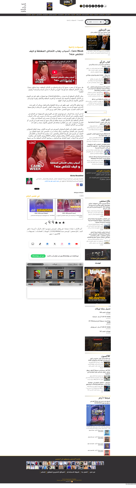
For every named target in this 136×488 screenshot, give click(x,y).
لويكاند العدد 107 (105, 331)
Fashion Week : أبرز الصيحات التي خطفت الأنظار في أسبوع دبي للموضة (69, 216)
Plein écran (106, 338)
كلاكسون (38, 14)
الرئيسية (108, 14)
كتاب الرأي (67, 14)
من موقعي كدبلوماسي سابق (101, 99)
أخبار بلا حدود (85, 14)
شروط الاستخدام (73, 472)
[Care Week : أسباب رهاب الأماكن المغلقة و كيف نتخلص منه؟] (55, 140)
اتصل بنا (84, 472)
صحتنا (96, 14)
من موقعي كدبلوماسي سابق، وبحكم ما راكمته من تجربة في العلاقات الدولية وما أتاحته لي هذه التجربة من (94, 103)
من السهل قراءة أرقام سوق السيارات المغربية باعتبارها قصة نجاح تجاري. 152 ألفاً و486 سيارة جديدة (94, 377)
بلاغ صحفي (74, 231)
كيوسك (28, 14)
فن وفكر (78, 14)
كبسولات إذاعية (71, 20)
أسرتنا (72, 14)
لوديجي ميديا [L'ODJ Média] (60, 231)
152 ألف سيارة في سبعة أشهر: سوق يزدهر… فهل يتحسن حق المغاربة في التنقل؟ (98, 372)
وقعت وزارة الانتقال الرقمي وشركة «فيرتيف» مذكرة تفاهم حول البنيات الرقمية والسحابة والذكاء (95, 162)
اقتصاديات (60, 14)
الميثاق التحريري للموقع (56, 472)
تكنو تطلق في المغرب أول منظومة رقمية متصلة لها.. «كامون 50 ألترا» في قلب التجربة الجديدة (98, 146)
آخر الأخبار (101, 14)
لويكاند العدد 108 (105, 312)
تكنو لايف (45, 14)
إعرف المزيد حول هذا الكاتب (52, 181)
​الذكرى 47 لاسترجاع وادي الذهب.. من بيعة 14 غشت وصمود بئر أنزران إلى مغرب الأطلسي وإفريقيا (98, 88)
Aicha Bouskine (76, 176)
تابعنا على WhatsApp (38, 256)
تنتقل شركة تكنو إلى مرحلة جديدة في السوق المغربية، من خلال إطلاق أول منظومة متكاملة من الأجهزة (94, 152)
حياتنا (91, 14)
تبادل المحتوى (68, 481)
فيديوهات (31, 231)
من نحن (92, 472)
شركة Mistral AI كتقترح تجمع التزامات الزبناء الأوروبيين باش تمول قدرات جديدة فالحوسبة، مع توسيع (95, 139)
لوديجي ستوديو (52, 14)
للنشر (43, 472)
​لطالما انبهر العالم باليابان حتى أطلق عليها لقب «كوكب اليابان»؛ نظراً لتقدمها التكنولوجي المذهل (94, 70)
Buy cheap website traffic (131, 484)
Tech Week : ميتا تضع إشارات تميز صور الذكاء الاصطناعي (42, 215)
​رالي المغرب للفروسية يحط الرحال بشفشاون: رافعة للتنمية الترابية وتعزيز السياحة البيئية (99, 220)
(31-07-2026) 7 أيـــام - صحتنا (101, 317)
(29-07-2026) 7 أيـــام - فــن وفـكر (100, 327)
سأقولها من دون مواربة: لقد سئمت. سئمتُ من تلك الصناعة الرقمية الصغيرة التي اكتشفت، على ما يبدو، (98, 53)
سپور (33, 14)
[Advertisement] (54, 32)
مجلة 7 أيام (104, 398)
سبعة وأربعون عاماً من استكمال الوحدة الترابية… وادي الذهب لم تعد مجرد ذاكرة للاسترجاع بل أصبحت (95, 94)
